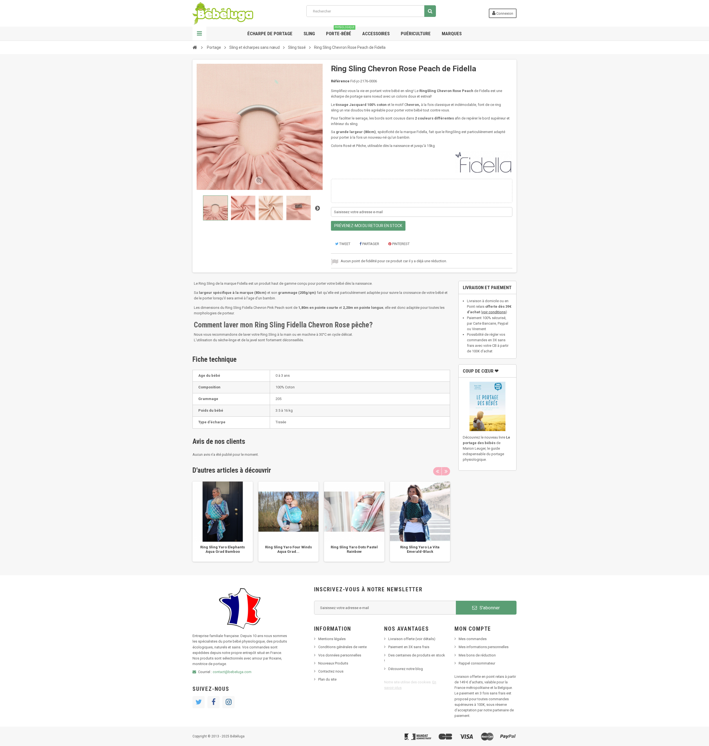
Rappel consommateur (477, 663)
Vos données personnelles (339, 655)
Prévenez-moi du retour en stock (368, 225)
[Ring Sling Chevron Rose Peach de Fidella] (215, 207)
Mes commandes (473, 639)
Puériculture (416, 33)
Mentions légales (332, 639)
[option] (223, 522)
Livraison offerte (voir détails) (411, 639)
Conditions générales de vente (342, 647)
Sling (309, 33)
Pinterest (400, 244)
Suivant (317, 208)
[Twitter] (198, 702)
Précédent (198, 208)
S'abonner (489, 607)
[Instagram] (228, 702)
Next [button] (446, 471)
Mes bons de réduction (477, 655)
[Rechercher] (430, 11)
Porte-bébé (340, 31)
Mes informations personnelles (483, 647)
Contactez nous (330, 671)
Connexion (504, 13)
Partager (370, 244)
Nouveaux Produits (333, 663)
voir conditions (494, 312)
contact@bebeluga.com (232, 672)
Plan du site (327, 679)
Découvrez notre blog (405, 669)
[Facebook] (213, 702)
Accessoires (376, 33)
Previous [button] (437, 471)
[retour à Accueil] (194, 47)
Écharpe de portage (269, 33)
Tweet (344, 244)
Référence (340, 81)
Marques (452, 33)
